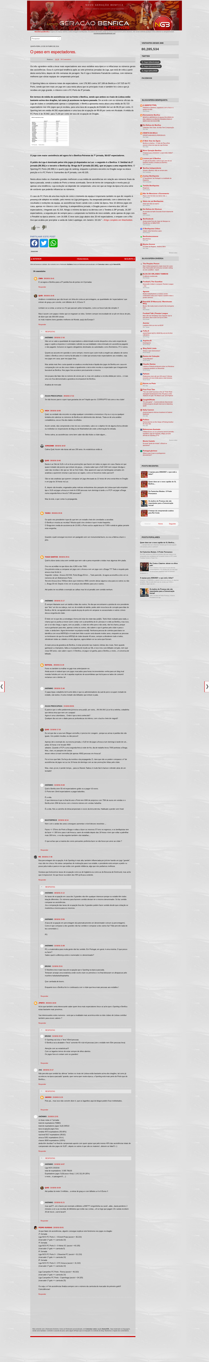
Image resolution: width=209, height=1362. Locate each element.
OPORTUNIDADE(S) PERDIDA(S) (154, 135)
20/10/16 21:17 (59, 601)
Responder (42, 287)
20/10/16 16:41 (49, 278)
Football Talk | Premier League (155, 313)
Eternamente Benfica (151, 115)
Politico (146, 420)
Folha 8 (146, 331)
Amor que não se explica (151, 203)
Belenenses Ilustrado (151, 429)
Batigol (48, 665)
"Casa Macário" (148, 358)
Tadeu (48, 513)
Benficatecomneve (150, 236)
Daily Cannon (148, 410)
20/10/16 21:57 (48, 1070)
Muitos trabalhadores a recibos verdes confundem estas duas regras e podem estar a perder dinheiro (158, 295)
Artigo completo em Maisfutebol (118, 220)
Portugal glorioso (150, 451)
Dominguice (147, 343)
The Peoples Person (151, 264)
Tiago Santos (51, 557)
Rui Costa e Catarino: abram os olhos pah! (164, 564)
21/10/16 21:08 (59, 946)
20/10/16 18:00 (55, 411)
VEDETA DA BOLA (150, 133)
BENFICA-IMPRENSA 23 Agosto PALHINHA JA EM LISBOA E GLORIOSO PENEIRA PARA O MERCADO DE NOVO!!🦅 (158, 119)
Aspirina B (147, 341)
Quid (40, 296)
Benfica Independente (152, 168)
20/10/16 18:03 (51, 1003)
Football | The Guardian (152, 282)
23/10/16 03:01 (58, 1227)
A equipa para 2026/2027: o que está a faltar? (158, 153)
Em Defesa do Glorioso (152, 209)
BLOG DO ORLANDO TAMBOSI (155, 274)
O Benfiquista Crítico (151, 229)
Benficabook (148, 219)
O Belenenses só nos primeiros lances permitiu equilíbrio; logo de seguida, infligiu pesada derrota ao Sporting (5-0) (158, 433)
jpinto (41, 1003)
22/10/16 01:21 (59, 1202)
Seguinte (172, 524)
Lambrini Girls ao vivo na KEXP (153, 325)
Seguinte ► (129, 259)
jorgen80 (49, 446)
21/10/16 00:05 (68, 706)
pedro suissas (45, 1227)
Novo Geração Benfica (104, 5)
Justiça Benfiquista (151, 176)
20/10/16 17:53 (68, 396)
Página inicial (83, 259)
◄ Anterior (35, 259)
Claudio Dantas (149, 364)
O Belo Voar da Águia (151, 141)
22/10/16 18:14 (63, 820)
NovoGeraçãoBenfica (42, 32)
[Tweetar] (44, 243)
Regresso (146, 188)
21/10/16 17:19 (55, 730)
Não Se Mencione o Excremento (156, 193)
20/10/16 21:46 (59, 688)
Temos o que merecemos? (151, 351)
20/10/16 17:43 (59, 338)
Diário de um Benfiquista (153, 201)
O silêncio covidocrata (150, 276)
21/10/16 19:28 (55, 1188)
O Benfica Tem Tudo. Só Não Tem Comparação (158, 127)
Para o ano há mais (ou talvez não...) (155, 196)
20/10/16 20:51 (64, 557)
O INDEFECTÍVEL (150, 105)
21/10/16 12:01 (53, 1116)
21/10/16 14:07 (59, 1164)
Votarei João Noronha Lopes (152, 231)
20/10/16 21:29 (59, 665)
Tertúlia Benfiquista (151, 186)
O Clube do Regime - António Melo (154, 246)
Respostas (50, 332)
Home (160, 524)
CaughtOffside (149, 400)
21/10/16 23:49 (59, 785)
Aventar (146, 323)
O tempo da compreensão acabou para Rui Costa (161, 512)
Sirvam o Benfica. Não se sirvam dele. (155, 170)
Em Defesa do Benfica (152, 125)
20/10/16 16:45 (49, 296)
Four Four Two (149, 389)
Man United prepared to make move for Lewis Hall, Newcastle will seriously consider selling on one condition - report (158, 268)
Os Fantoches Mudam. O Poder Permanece (160, 492)
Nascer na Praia (149, 383)
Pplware (146, 374)
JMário (48, 1097)
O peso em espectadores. (53, 51)
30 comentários (66, 59)
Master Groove (149, 244)
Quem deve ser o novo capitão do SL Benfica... (162, 483)
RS (39, 857)
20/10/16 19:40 (55, 461)
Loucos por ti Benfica (152, 158)
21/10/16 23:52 (57, 1036)
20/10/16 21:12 (59, 893)
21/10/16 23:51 (57, 966)
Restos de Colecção (151, 356)
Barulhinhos (147, 239)
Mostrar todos (173, 253)
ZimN (40, 278)
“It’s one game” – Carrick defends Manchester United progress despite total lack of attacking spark (158, 404)
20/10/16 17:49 (47, 857)
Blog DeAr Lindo (150, 348)
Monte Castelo (149, 441)
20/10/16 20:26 (57, 513)
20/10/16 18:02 (60, 446)
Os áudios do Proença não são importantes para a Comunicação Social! (160, 503)
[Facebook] (34, 243)
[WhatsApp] (53, 243)
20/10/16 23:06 (59, 919)
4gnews (146, 291)
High (47, 411)
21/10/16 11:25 (58, 1097)
